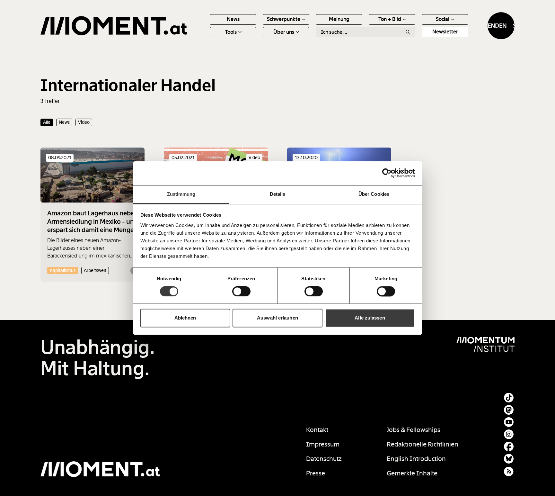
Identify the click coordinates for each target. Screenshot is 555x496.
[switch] (241, 291)
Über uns (283, 32)
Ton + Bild (389, 19)
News (233, 19)
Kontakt (317, 430)
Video (84, 122)
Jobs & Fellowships (413, 430)
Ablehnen (185, 318)
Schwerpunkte (283, 19)
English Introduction (416, 459)
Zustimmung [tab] (181, 194)
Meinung (339, 19)
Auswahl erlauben (277, 318)
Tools (231, 32)
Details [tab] (278, 194)
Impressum (322, 444)
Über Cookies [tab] (373, 194)
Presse (315, 473)
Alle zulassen (370, 318)
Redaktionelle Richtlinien (422, 444)
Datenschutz (324, 459)
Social (442, 19)
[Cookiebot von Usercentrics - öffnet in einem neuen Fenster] (387, 173)
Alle (46, 122)
